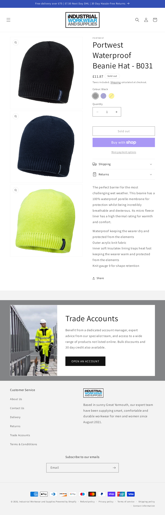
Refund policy (87, 501)
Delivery (15, 417)
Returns (15, 426)
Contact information (144, 505)
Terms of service (126, 501)
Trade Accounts (20, 435)
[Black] (95, 96)
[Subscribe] (114, 467)
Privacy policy (106, 501)
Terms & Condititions (23, 444)
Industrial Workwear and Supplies (37, 501)
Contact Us (17, 408)
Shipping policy (146, 501)
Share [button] (100, 278)
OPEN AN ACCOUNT (85, 361)
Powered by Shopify (66, 501)
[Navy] (103, 96)
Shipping (115, 82)
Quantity (98, 104)
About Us (16, 399)
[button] (8, 19)
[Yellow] (111, 96)
